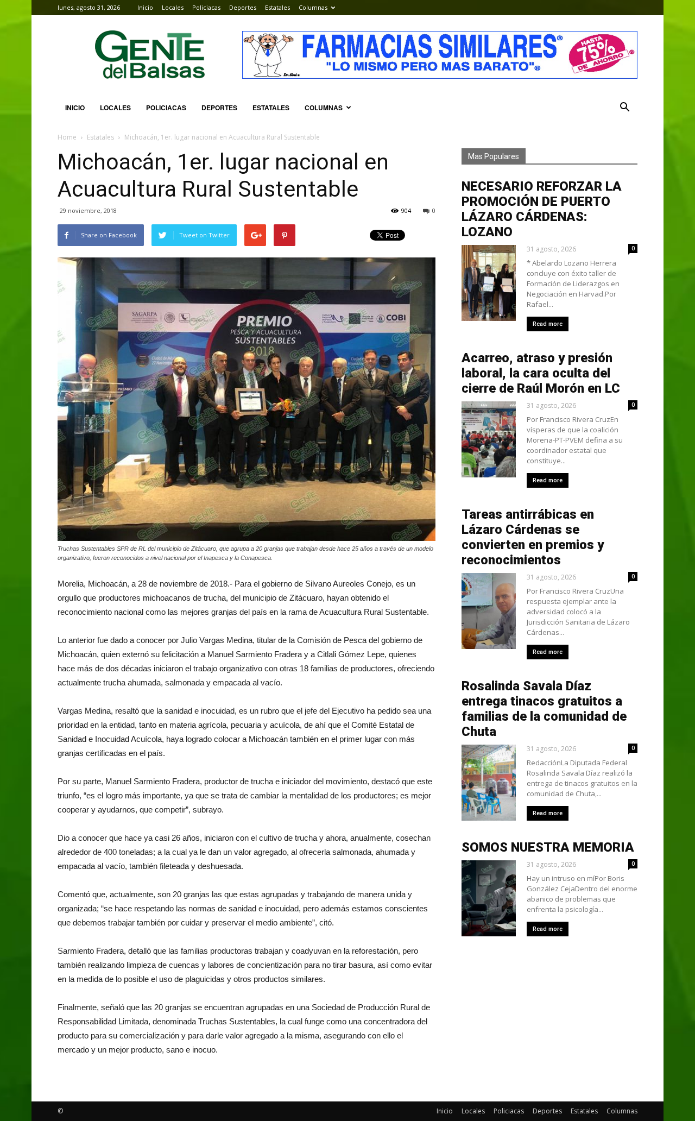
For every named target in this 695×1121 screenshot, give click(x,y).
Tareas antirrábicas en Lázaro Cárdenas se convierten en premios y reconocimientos (533, 537)
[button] (624, 108)
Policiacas (206, 7)
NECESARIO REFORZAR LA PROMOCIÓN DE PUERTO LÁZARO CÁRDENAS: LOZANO (542, 209)
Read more (548, 324)
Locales (173, 7)
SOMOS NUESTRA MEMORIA (548, 847)
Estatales (277, 7)
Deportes (242, 7)
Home (67, 137)
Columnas (313, 7)
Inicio (145, 7)
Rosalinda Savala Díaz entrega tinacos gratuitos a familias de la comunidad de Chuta (544, 708)
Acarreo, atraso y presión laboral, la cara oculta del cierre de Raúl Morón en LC (541, 373)
